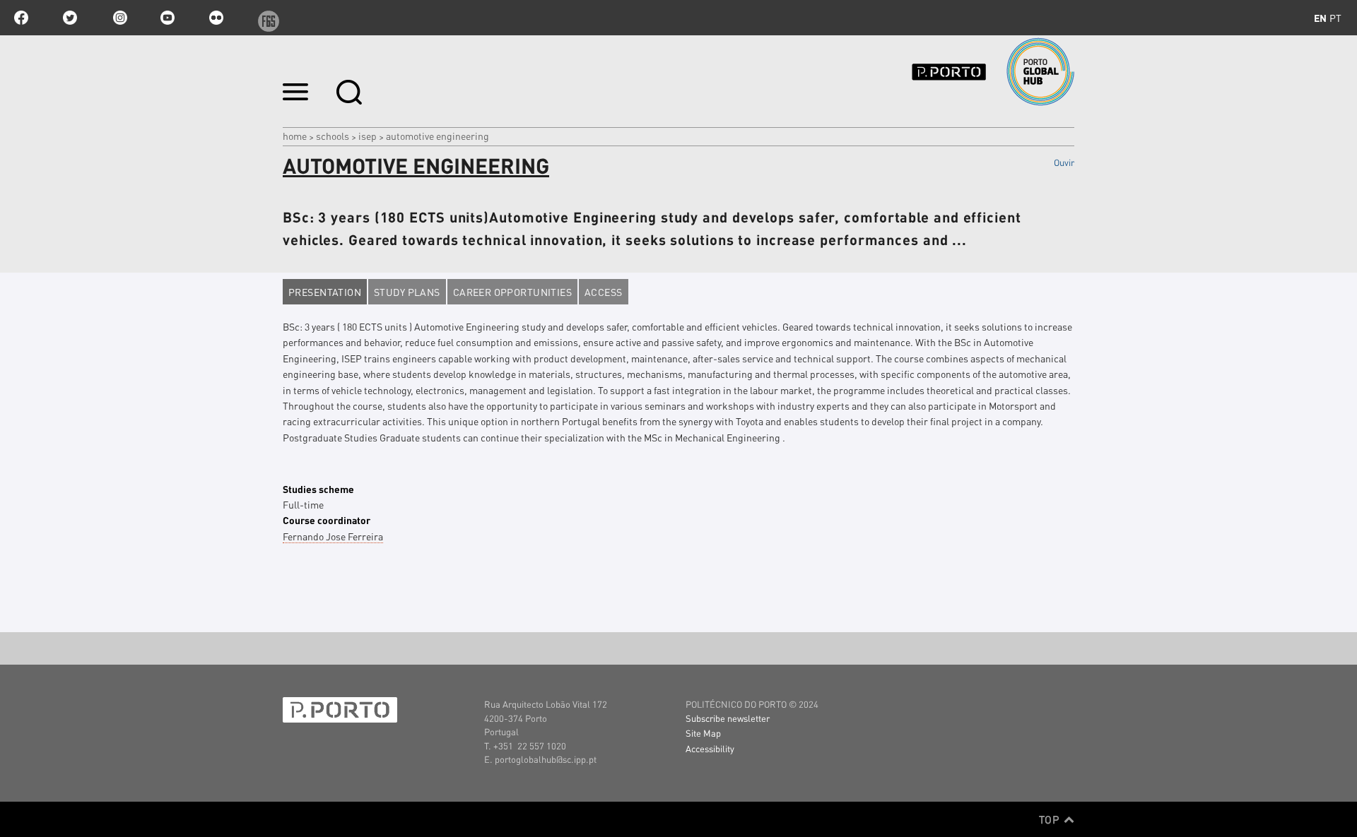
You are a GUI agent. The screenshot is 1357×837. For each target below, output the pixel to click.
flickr (216, 18)
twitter (70, 18)
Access (603, 291)
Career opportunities (512, 291)
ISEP (367, 135)
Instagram (119, 18)
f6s (265, 18)
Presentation (324, 291)
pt (1335, 17)
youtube (167, 18)
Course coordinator (326, 520)
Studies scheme (318, 488)
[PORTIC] (972, 71)
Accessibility (710, 748)
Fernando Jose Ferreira (333, 536)
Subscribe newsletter (728, 718)
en (1320, 17)
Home (295, 135)
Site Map (703, 733)
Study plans (407, 291)
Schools (332, 135)
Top (1050, 819)
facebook (21, 18)
